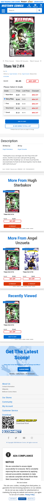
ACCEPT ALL (22, 498)
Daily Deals (20, 374)
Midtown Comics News (9, 392)
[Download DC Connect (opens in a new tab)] (22, 431)
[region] (5, 262)
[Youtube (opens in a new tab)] (24, 438)
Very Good (9, 108)
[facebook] (8, 438)
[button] (29, 6)
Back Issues (30, 374)
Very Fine (10, 99)
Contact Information (8, 386)
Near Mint (9, 94)
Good (8, 112)
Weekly (12, 374)
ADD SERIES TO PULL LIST (22, 126)
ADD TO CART (22, 121)
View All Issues (22, 61)
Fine (7, 103)
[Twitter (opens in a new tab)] (16, 438)
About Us (6, 384)
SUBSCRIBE (24, 369)
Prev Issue (9, 61)
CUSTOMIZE (13, 498)
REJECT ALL (31, 498)
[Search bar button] (39, 10)
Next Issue (34, 61)
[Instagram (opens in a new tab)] (31, 438)
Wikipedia (5, 389)
